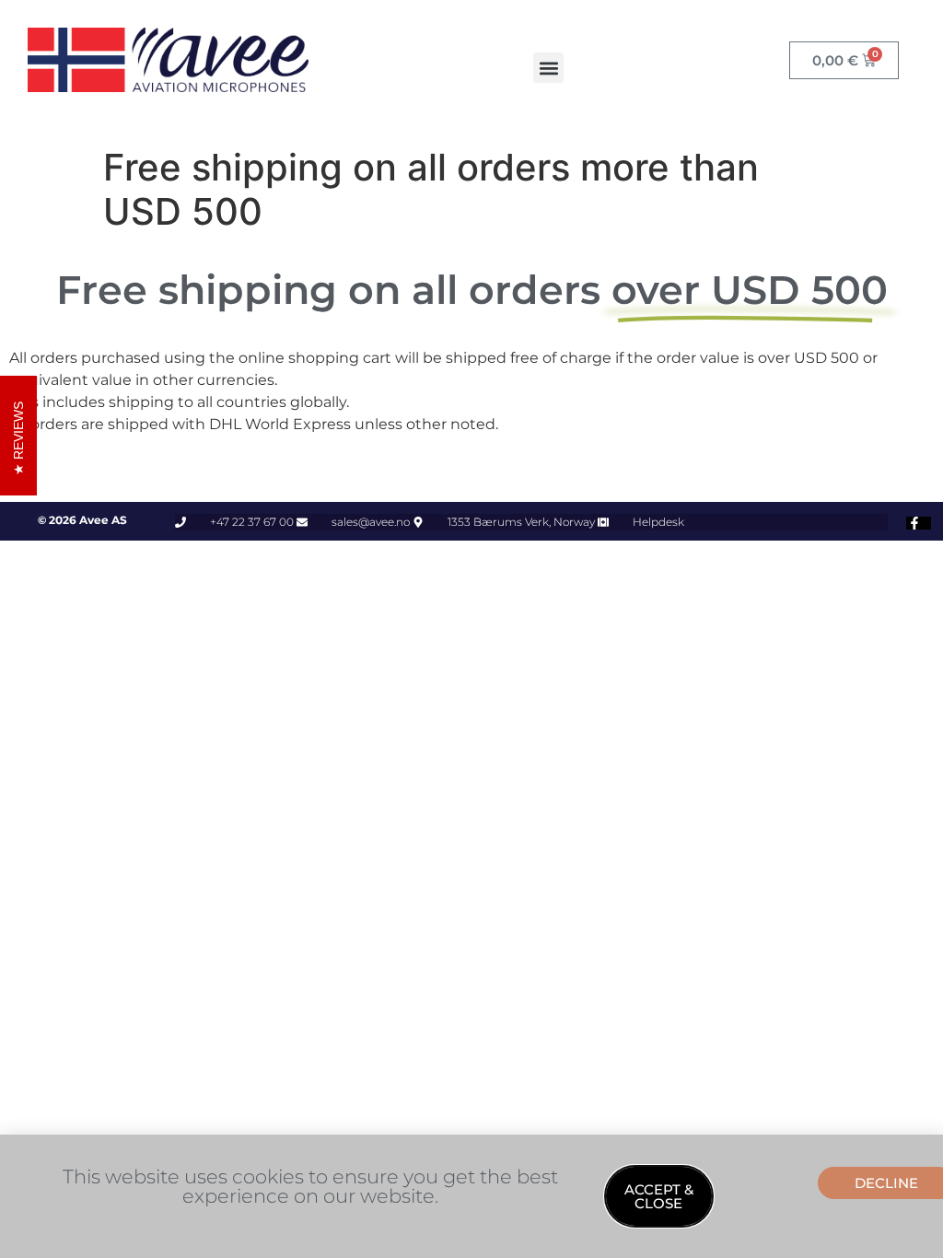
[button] (548, 67)
